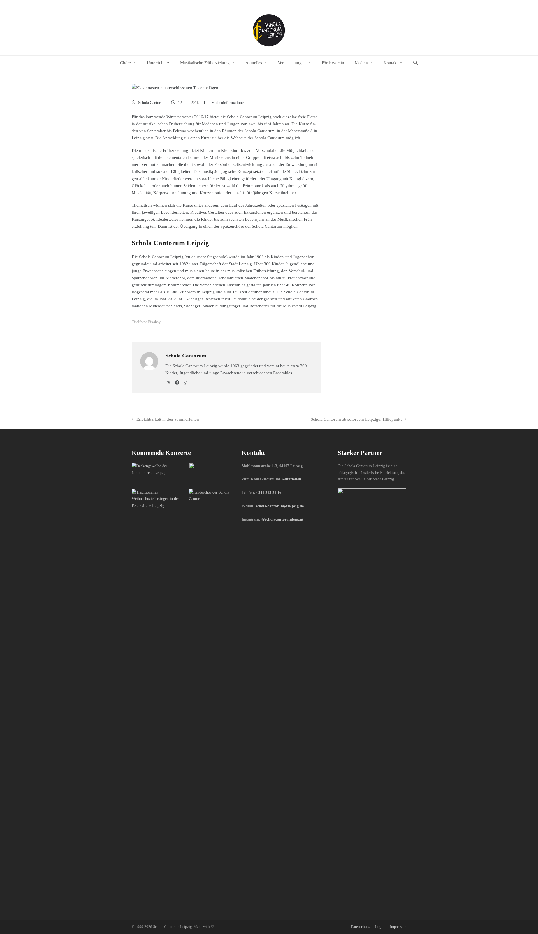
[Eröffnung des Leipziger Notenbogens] (208, 473)
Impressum (398, 927)
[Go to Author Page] (149, 360)
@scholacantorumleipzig (282, 519)
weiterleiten (291, 479)
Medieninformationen (228, 102)
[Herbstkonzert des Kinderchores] (215, 495)
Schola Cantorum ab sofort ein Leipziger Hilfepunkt (356, 420)
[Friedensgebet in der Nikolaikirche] (158, 469)
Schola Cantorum (152, 102)
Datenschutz (360, 927)
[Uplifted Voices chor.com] (158, 498)
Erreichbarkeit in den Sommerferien (165, 420)
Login (379, 927)
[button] (416, 63)
